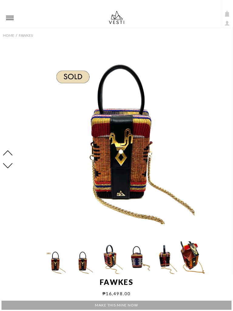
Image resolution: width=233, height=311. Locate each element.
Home (8, 35)
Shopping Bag (227, 14)
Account (227, 23)
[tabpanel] (124, 137)
